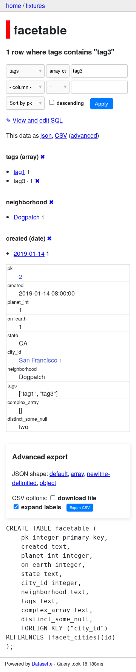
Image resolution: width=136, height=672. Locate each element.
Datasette (42, 663)
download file (76, 497)
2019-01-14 (29, 253)
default (58, 473)
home (13, 5)
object (48, 482)
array (77, 473)
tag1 (19, 171)
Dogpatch (27, 217)
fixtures (35, 5)
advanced (84, 135)
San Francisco (38, 360)
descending (69, 103)
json (46, 135)
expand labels (40, 506)
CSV (61, 135)
